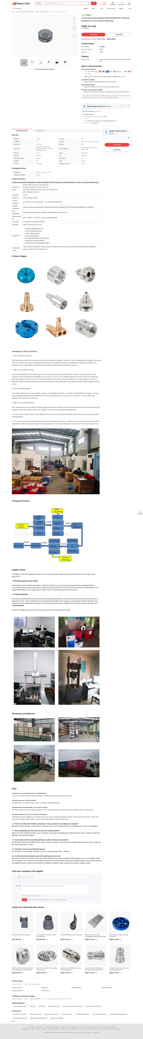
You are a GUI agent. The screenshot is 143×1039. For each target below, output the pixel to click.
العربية (80, 1029)
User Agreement (80, 1032)
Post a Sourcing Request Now (58, 899)
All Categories (17, 8)
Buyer (93, 8)
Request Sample (111, 39)
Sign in (129, 4)
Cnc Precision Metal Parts (99, 1014)
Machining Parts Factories (52, 1014)
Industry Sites (82, 1027)
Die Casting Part (46, 990)
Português (44, 1029)
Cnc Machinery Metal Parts (82, 1014)
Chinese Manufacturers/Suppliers (51, 1027)
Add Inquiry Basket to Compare (45, 69)
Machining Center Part (17, 990)
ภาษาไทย (98, 1029)
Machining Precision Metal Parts (39, 1018)
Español (38, 1029)
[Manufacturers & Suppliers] (21, 3)
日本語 (89, 1029)
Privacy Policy (96, 1032)
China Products (39, 1027)
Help (101, 8)
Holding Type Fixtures (53, 1006)
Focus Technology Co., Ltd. (61, 1032)
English (33, 1029)
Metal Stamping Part (17, 987)
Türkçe (103, 1029)
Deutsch (68, 1029)
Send (24, 899)
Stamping (32, 1006)
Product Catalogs (35, 984)
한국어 (84, 1029)
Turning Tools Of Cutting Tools (94, 1006)
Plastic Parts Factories (36, 1014)
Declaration (88, 1032)
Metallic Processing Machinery (42, 11)
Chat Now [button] (120, 34)
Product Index (100, 1027)
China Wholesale (65, 1027)
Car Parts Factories (67, 1014)
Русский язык (57, 1029)
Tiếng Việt (109, 1029)
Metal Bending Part (76, 987)
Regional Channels (91, 1027)
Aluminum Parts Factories (20, 1014)
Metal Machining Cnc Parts (20, 1018)
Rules (130, 8)
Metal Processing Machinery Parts (58, 11)
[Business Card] (128, 138)
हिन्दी (94, 1029)
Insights (113, 1027)
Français (50, 1029)
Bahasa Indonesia (117, 1029)
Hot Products (31, 1027)
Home (13, 11)
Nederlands (74, 1029)
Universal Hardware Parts (19, 1006)
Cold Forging (41, 1006)
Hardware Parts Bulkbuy (57, 1018)
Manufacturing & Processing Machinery (25, 11)
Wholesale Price (73, 1027)
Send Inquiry (93, 34)
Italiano (63, 1029)
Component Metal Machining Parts (118, 1014)
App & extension (111, 8)
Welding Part (45, 987)
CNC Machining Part (106, 987)
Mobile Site (107, 1027)
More (13, 1021)
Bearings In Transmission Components (73, 1006)
